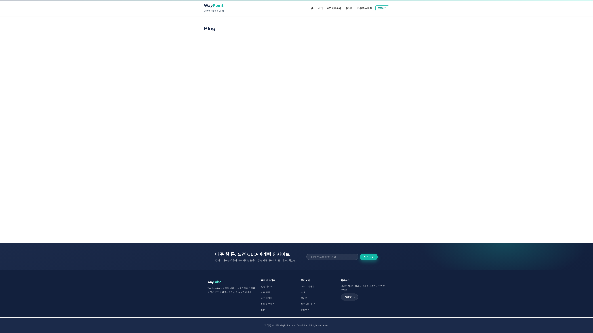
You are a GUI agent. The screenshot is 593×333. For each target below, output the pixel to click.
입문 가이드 (266, 286)
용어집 (304, 298)
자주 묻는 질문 (308, 304)
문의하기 (305, 309)
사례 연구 (265, 292)
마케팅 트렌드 (268, 304)
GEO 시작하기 (307, 286)
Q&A (263, 309)
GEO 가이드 (266, 298)
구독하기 (382, 8)
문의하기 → (349, 297)
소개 (303, 292)
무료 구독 (369, 256)
